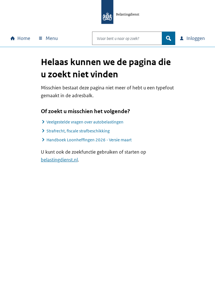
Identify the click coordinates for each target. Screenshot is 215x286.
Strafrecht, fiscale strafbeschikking (78, 131)
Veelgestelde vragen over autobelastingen (84, 122)
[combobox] (127, 38)
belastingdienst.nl (59, 160)
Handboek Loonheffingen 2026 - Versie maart (89, 139)
